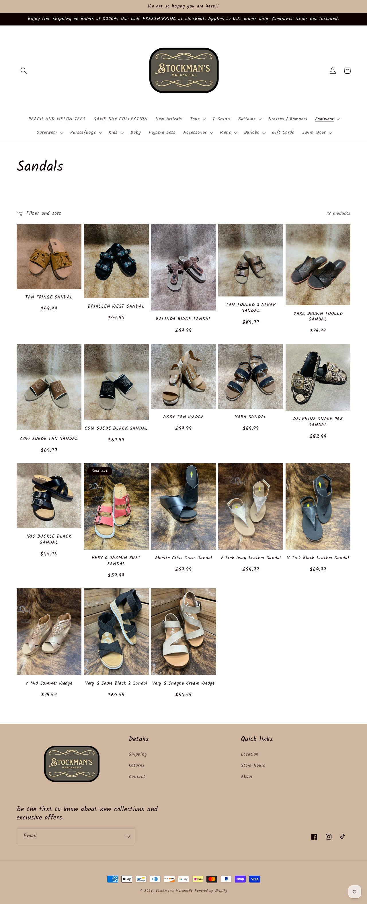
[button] (24, 70)
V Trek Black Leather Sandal (318, 558)
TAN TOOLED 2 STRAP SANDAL (251, 308)
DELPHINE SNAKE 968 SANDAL (318, 422)
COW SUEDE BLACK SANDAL (116, 429)
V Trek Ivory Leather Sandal (250, 558)
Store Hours (253, 765)
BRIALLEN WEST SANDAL (116, 307)
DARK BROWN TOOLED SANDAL (318, 317)
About (247, 777)
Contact (137, 777)
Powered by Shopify (211, 890)
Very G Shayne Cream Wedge (183, 684)
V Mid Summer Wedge (49, 684)
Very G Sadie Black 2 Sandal (116, 684)
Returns (137, 765)
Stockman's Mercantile (174, 890)
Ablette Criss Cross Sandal (183, 558)
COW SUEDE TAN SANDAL (49, 439)
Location (250, 754)
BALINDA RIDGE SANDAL (183, 319)
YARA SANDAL (251, 417)
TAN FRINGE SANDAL (49, 297)
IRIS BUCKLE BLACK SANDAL (49, 539)
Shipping (138, 754)
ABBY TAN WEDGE (183, 417)
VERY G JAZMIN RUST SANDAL (116, 561)
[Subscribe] (127, 836)
